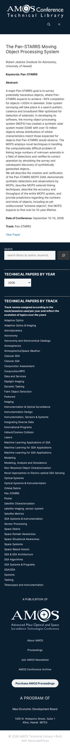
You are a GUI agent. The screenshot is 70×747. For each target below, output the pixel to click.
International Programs (18, 427)
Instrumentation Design (18, 411)
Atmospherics (12, 345)
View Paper (13, 234)
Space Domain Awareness (20, 534)
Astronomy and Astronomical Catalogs (27, 340)
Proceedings (35, 650)
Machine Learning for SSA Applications (27, 452)
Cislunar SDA (12, 355)
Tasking (8, 579)
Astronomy (11, 335)
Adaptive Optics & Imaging (20, 325)
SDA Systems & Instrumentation (23, 518)
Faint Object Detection (18, 391)
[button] (49, 24)
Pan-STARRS (11, 493)
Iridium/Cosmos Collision (19, 432)
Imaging (9, 401)
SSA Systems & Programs (19, 564)
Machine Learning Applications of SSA (27, 442)
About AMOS (35, 640)
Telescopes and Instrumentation (23, 584)
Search (8, 248)
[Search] (63, 255)
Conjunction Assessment (19, 366)
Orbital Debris (12, 488)
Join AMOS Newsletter (35, 659)
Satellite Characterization (19, 503)
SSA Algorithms (13, 559)
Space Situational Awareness (21, 539)
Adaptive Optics (14, 320)
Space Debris (12, 528)
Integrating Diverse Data (19, 422)
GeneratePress (38, 740)
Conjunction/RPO (14, 371)
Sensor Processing (15, 523)
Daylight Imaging (14, 381)
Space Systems (13, 544)
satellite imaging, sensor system (23, 508)
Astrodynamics (13, 330)
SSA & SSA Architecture (18, 554)
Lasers (8, 437)
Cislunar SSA (12, 361)
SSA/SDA (9, 569)
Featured (9, 396)
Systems (9, 574)
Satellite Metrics (14, 513)
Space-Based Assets (16, 549)
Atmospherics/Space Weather (22, 350)
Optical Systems (14, 478)
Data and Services (15, 376)
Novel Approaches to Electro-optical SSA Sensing (34, 472)
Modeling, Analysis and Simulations (25, 462)
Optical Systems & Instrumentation (25, 483)
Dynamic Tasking (14, 386)
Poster (8, 498)
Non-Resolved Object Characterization (27, 467)
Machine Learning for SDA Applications (28, 447)
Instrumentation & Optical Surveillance (27, 406)
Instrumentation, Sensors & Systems (26, 416)
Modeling (10, 457)
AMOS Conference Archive (35, 669)
